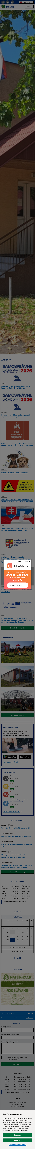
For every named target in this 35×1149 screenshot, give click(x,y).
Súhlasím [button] (17, 1135)
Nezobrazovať (23, 561)
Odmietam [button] (18, 1140)
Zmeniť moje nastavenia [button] (17, 1145)
